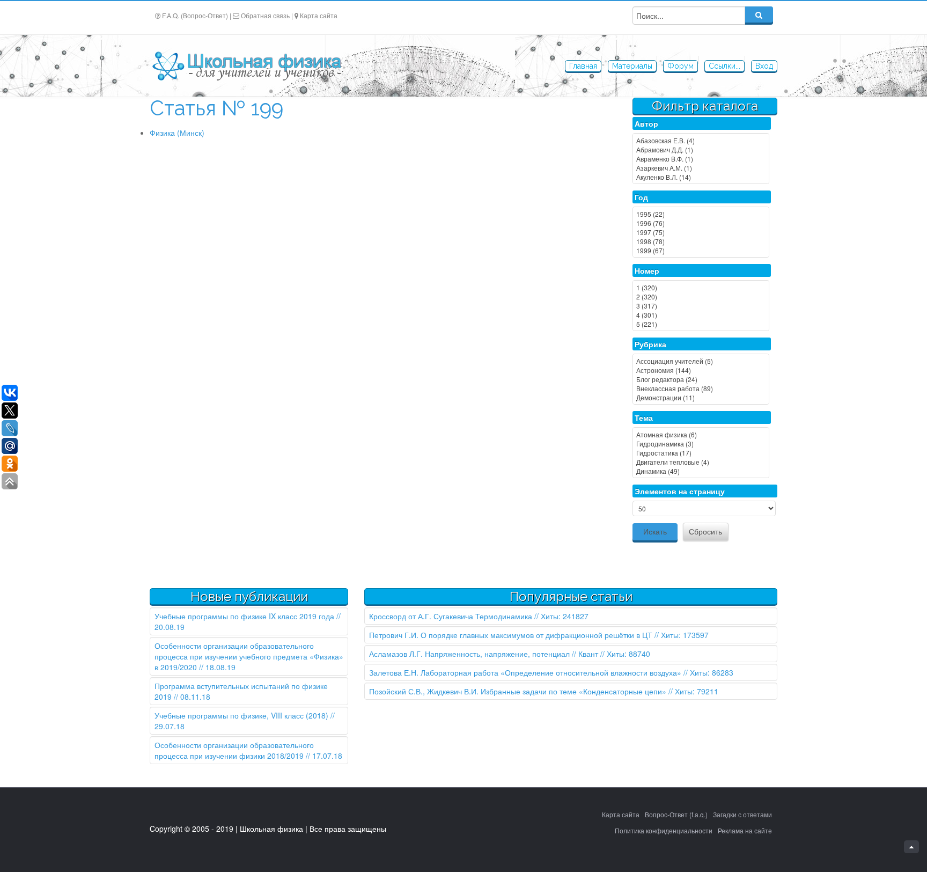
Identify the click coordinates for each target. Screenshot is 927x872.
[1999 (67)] (701, 250)
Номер (647, 270)
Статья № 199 (216, 108)
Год (641, 197)
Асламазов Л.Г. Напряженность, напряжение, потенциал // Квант (483, 653)
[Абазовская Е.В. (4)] (701, 140)
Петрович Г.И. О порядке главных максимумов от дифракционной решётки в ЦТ (510, 634)
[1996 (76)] (701, 223)
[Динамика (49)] (701, 470)
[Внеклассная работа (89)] (701, 388)
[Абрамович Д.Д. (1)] (701, 149)
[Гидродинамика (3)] (701, 443)
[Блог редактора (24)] (701, 379)
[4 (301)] (701, 314)
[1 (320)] (701, 287)
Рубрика (650, 344)
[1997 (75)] (701, 232)
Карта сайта (318, 15)
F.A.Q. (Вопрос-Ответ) (195, 15)
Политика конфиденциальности (663, 830)
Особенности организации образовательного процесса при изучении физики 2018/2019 (234, 750)
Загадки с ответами (742, 814)
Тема (644, 417)
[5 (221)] (701, 323)
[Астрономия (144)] (701, 370)
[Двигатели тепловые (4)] (701, 461)
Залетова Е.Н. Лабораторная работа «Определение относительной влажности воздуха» (525, 672)
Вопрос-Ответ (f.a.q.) (676, 814)
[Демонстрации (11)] (701, 397)
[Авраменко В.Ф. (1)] (701, 158)
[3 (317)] (701, 305)
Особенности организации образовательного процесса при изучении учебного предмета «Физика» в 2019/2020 (248, 656)
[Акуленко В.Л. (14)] (701, 176)
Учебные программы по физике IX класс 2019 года (244, 616)
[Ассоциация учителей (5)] (701, 360)
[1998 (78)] (701, 241)
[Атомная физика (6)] (701, 434)
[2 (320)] (701, 296)
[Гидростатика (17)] (701, 452)
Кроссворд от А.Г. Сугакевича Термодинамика (450, 616)
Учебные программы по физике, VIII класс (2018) (241, 715)
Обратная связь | (267, 15)
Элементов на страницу (680, 491)
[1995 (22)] (701, 213)
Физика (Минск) (177, 132)
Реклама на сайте (745, 830)
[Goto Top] (911, 846)
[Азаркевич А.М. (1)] (701, 167)
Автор (646, 123)
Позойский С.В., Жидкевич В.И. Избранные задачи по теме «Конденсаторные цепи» (517, 691)
